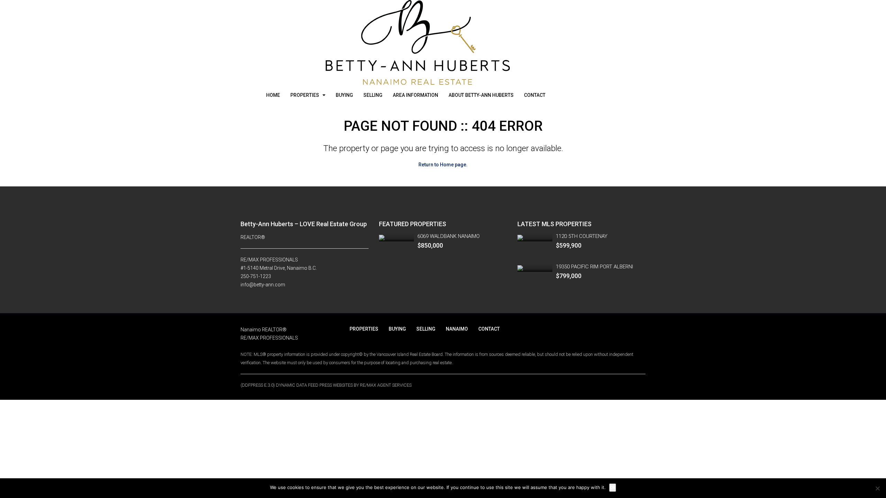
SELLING (372, 95)
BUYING (344, 95)
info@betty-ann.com (263, 284)
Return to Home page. (443, 164)
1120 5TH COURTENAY (581, 236)
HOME (273, 95)
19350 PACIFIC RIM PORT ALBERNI (594, 267)
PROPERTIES (304, 95)
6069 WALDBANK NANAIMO (448, 236)
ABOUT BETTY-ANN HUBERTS (481, 95)
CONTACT (534, 95)
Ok (612, 487)
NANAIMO (457, 329)
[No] (877, 488)
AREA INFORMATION (415, 95)
